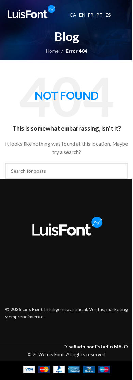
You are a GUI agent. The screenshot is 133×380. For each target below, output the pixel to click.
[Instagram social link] (66, 264)
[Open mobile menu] (125, 12)
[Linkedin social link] (83, 264)
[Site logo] (30, 11)
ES (108, 15)
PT (99, 15)
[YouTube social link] (75, 264)
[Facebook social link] (49, 264)
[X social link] (58, 264)
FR (90, 15)
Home (52, 51)
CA (73, 15)
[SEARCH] (120, 171)
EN (82, 15)
